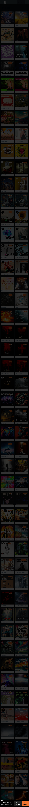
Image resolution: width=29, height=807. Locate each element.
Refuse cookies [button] (18, 803)
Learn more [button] (4, 806)
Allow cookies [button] (25, 803)
